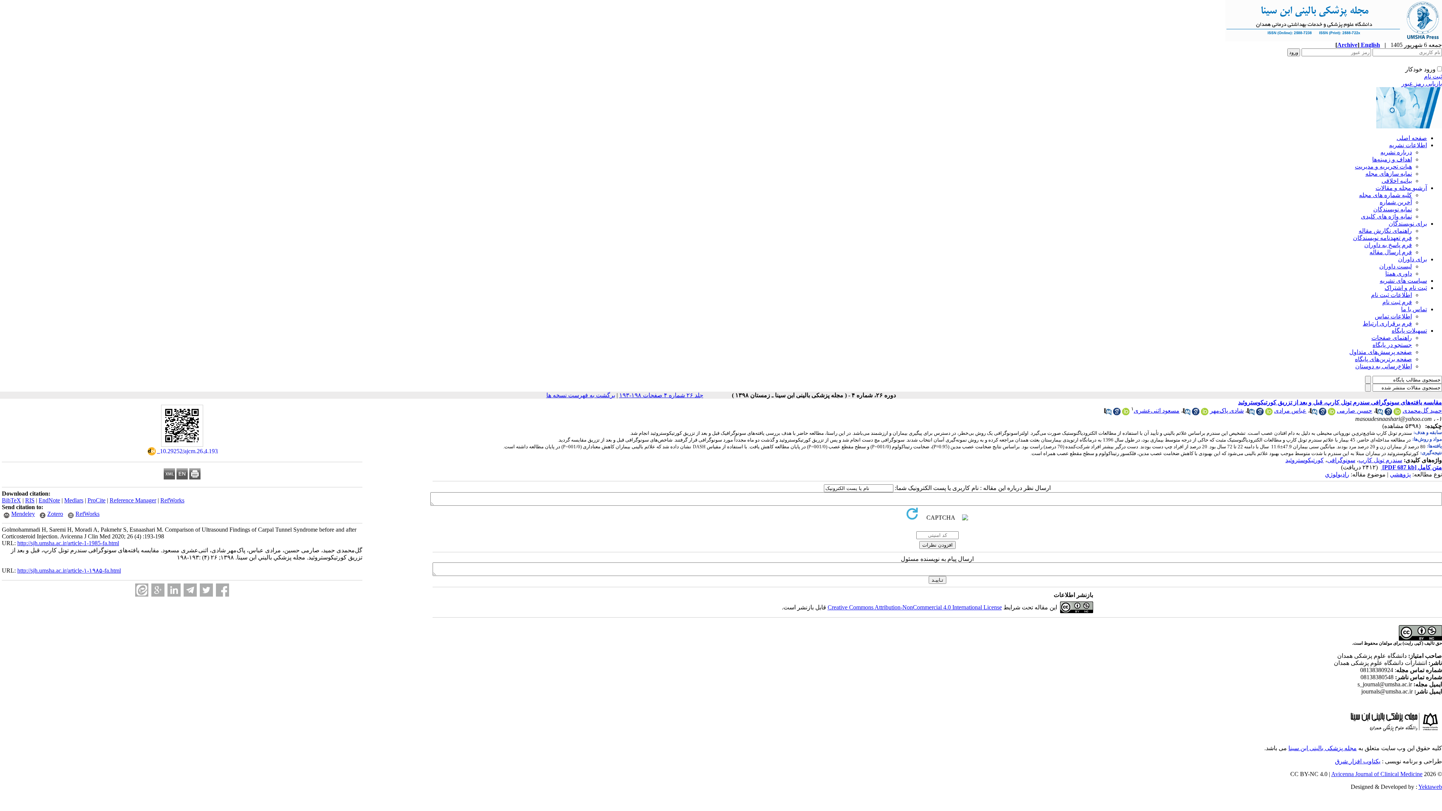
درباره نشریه (1396, 152)
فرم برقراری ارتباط (1387, 323)
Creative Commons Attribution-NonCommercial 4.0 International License (915, 607)
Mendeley (23, 514)
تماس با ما (1414, 309)
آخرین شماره (1396, 202)
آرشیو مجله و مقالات (1401, 188)
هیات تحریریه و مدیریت (1383, 166)
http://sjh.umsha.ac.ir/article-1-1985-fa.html (68, 543)
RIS (30, 500)
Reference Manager (133, 500)
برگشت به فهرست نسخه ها (580, 395)
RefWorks (172, 500)
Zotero (55, 514)
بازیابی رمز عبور (1421, 83)
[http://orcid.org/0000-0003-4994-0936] (1269, 413)
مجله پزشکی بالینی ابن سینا (1322, 748)
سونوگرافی (1341, 460)
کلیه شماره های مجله (1385, 195)
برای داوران (1412, 259)
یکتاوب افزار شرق (1357, 761)
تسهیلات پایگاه (1409, 330)
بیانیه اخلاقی (1397, 181)
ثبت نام (1433, 76)
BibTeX (11, 500)
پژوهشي (1400, 474)
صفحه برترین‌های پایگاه (1383, 359)
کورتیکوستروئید (1304, 460)
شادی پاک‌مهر (1227, 410)
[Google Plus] (157, 590)
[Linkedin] (174, 590)
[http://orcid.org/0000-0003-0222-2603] (1126, 413)
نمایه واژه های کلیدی (1386, 216)
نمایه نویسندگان (1392, 209)
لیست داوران (1395, 266)
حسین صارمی (1354, 410)
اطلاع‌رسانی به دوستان (1383, 366)
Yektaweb (1430, 787)
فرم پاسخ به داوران (1388, 245)
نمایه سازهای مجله (1388, 173)
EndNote (49, 500)
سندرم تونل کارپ (1380, 460)
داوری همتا (1398, 273)
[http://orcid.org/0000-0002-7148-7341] (1204, 413)
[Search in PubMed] (1379, 413)
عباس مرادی (1290, 410)
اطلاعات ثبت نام (1391, 295)
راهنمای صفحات (1391, 338)
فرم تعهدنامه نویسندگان (1382, 238)
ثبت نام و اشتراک (1406, 288)
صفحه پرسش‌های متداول (1380, 352)
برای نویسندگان (1408, 223)
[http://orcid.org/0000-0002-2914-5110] (1331, 413)
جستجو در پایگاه (1392, 345)
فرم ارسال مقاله (1391, 252)
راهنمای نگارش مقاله (1385, 231)
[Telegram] (190, 590)
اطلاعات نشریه (1408, 145)
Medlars (73, 500)
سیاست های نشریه (1403, 280)
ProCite (96, 500)
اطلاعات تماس (1393, 316)
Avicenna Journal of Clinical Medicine (1376, 774)
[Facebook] (222, 590)
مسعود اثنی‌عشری (1157, 410)
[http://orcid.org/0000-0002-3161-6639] (1397, 413)
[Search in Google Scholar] (1388, 413)
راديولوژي (1337, 474)
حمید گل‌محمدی (1422, 410)
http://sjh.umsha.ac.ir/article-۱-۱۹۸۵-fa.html (69, 570)
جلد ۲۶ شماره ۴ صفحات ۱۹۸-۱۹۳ (661, 395)
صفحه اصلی (1412, 138)
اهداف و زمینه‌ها (1392, 159)
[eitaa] (141, 590)
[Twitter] (206, 590)
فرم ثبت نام (1397, 302)
